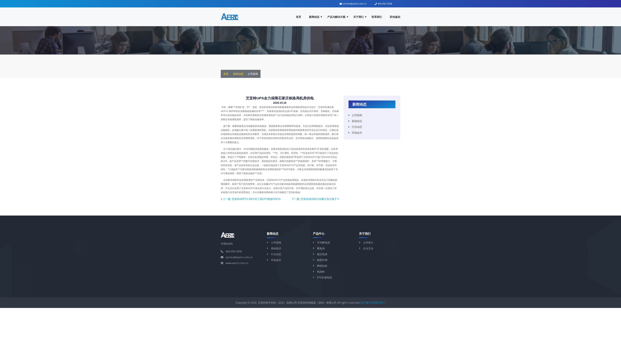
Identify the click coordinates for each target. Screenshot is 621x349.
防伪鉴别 (395, 17)
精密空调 (322, 260)
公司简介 (368, 242)
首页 (298, 17)
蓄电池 (321, 248)
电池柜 (321, 271)
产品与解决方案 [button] (336, 17)
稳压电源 (322, 254)
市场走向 (357, 132)
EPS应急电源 (324, 277)
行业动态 (357, 127)
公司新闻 (357, 115)
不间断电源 (323, 242)
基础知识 (357, 121)
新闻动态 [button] (314, 17)
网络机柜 (322, 266)
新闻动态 (238, 74)
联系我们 (377, 17)
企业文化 (368, 248)
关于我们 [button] (358, 17)
